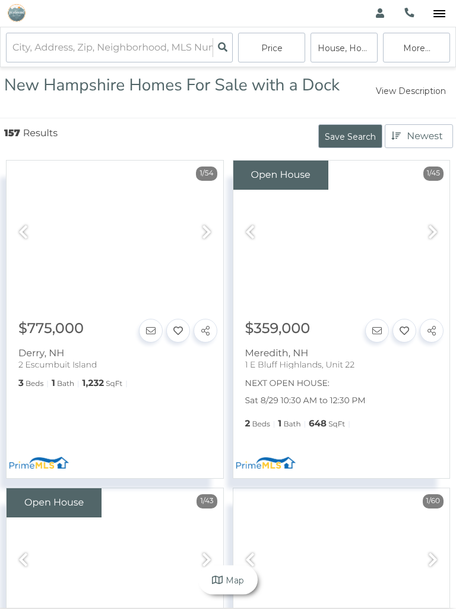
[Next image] (206, 232)
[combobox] (13, 47)
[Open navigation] (439, 14)
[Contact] (151, 331)
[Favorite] (178, 331)
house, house (347, 48)
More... (416, 48)
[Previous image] (23, 232)
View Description (411, 91)
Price (272, 48)
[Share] (205, 331)
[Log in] (379, 13)
